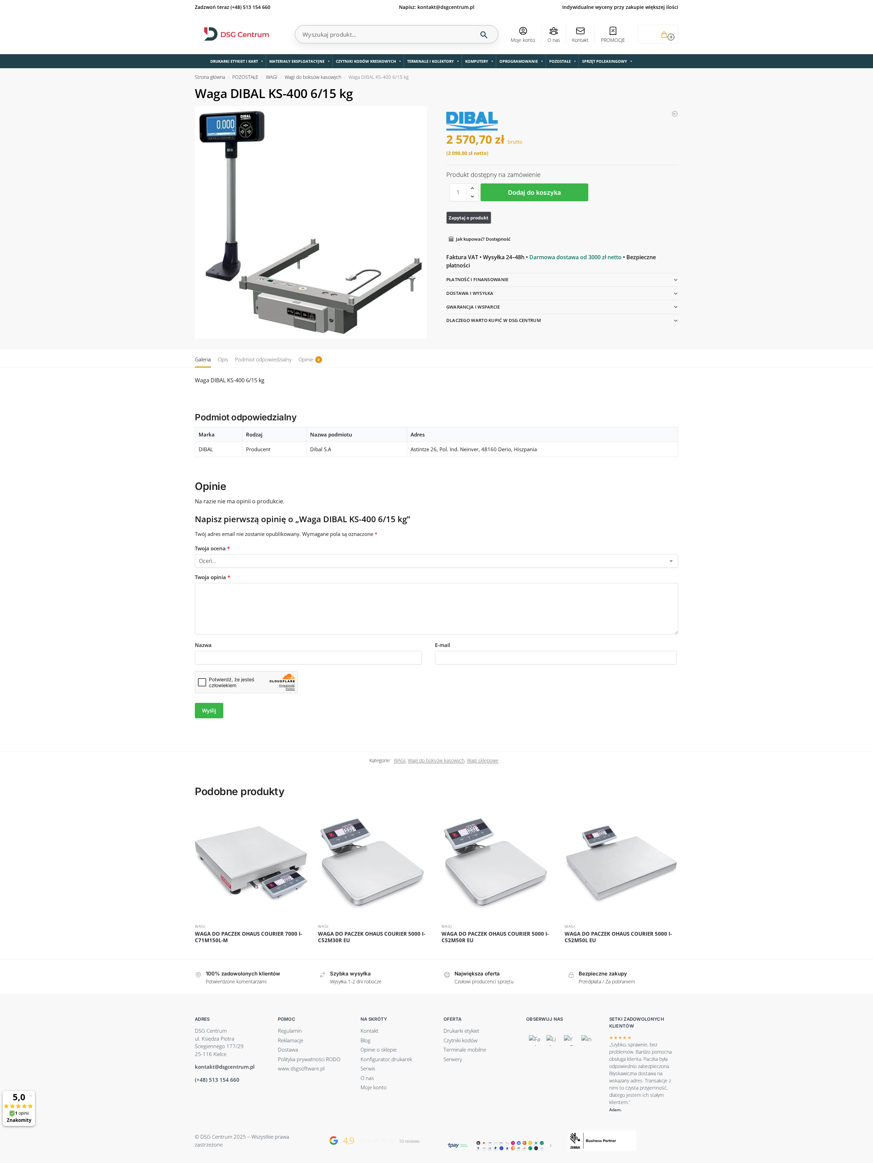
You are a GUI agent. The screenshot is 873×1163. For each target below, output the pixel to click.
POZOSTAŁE (245, 77)
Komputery (476, 61)
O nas (553, 40)
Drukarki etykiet (461, 1030)
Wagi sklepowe (482, 760)
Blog (365, 1040)
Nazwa (203, 645)
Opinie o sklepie (379, 1049)
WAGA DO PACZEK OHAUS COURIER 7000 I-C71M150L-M (248, 937)
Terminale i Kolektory (430, 61)
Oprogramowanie (518, 61)
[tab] (204, 358)
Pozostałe (560, 61)
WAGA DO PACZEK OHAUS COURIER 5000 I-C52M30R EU (371, 937)
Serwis (368, 1068)
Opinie (309, 359)
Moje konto (523, 40)
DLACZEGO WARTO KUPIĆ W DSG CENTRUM (493, 320)
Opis (223, 359)
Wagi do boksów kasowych (313, 77)
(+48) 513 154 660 (250, 7)
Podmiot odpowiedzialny (263, 359)
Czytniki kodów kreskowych (366, 61)
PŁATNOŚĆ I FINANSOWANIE (477, 279)
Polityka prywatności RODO (309, 1059)
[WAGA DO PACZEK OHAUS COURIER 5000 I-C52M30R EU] (374, 863)
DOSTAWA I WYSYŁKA (470, 293)
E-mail (442, 645)
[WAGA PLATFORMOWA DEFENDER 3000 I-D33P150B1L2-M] (674, 113)
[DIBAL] (472, 121)
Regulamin (290, 1030)
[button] (658, 34)
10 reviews (409, 1141)
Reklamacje (290, 1040)
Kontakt (580, 40)
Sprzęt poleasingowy (604, 61)
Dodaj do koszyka (534, 192)
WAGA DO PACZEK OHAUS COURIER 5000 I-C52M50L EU (618, 937)
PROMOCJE (613, 40)
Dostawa (288, 1049)
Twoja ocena (212, 548)
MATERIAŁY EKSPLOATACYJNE (297, 61)
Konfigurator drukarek (386, 1059)
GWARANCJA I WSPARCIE (473, 307)
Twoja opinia (212, 577)
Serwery (453, 1059)
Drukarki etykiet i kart (234, 61)
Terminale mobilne (465, 1049)
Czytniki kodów (460, 1040)
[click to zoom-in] (311, 222)
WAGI (272, 77)
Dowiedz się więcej (251, 952)
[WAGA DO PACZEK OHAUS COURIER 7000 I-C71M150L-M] (251, 863)
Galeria (203, 359)
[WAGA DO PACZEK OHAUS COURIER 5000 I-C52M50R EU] (497, 863)
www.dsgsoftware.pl (301, 1068)
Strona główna (210, 77)
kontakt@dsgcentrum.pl (445, 7)
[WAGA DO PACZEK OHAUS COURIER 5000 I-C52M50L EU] (621, 863)
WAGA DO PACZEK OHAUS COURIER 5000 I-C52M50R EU (495, 937)
